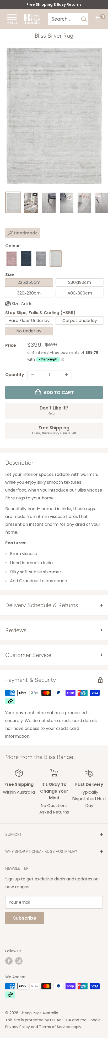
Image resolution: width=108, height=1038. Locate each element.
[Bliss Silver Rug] (56, 258)
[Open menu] (11, 18)
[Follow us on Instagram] (19, 961)
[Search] (84, 19)
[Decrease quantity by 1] (33, 375)
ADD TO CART (59, 392)
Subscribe (24, 918)
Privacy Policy (17, 1026)
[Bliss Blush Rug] (12, 259)
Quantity (14, 375)
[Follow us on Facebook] (9, 961)
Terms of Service (54, 1026)
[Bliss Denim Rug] (26, 258)
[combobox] (64, 19)
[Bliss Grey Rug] (41, 259)
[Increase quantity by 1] (66, 375)
